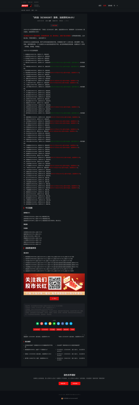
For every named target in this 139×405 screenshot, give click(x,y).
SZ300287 (37, 329)
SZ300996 (45, 329)
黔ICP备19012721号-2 (75, 394)
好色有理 (75, 383)
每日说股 (54, 25)
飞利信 (72, 329)
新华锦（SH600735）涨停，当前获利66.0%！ (37, 358)
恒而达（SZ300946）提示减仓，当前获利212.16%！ (38, 354)
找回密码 (36, 2)
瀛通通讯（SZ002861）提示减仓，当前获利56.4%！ (37, 336)
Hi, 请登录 (23, 2)
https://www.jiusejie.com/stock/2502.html (42, 309)
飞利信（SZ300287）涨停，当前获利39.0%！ (54, 17)
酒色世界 (26, 5)
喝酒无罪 (63, 383)
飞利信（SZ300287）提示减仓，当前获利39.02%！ (71, 336)
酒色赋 (110, 5)
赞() (67, 20)
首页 (100, 5)
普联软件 (59, 329)
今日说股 (52, 329)
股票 (104, 5)
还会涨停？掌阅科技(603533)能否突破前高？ (68, 345)
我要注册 (30, 2)
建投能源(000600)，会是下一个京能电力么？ (36, 349)
